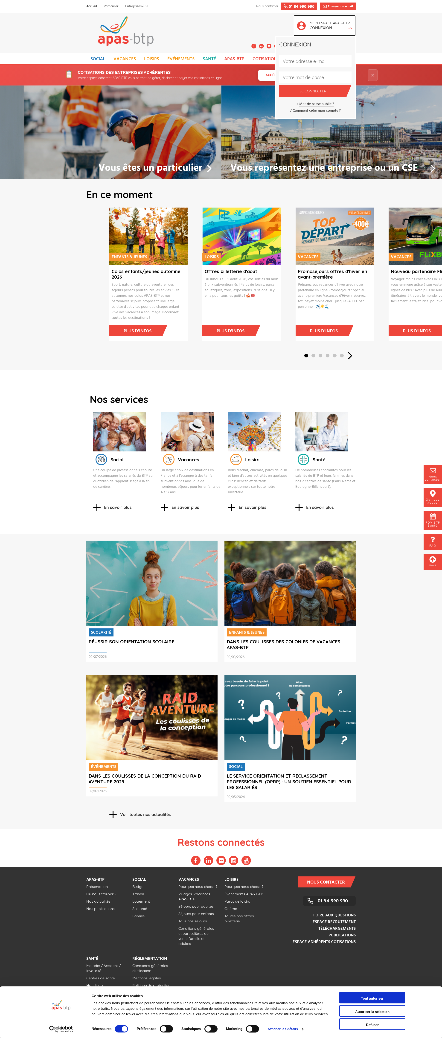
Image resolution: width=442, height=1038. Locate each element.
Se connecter (313, 91)
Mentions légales (146, 978)
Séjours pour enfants (196, 913)
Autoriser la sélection (372, 1012)
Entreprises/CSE (137, 6)
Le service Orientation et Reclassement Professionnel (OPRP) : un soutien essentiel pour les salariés (289, 781)
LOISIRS (151, 59)
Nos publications (100, 908)
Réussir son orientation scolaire (131, 641)
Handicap (94, 985)
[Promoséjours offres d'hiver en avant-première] (322, 236)
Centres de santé (100, 978)
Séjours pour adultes (196, 906)
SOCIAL (97, 59)
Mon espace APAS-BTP (330, 26)
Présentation (97, 886)
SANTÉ (209, 59)
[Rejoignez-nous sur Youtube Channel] (246, 860)
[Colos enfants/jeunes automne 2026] (135, 236)
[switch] (166, 1028)
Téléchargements (337, 928)
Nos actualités (98, 901)
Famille (138, 916)
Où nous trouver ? (101, 894)
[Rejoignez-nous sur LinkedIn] (261, 46)
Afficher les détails (283, 1029)
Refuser (372, 1025)
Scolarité (139, 908)
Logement (141, 901)
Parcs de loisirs (237, 901)
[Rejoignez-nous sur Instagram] (233, 860)
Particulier (111, 6)
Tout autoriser (372, 998)
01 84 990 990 (333, 901)
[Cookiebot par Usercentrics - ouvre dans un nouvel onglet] (61, 1029)
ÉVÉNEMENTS (181, 59)
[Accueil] (120, 33)
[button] (306, 355)
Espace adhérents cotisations (324, 942)
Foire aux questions (334, 915)
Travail (138, 894)
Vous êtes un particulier (150, 168)
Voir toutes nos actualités (145, 814)
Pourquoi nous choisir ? (198, 886)
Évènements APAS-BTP (243, 894)
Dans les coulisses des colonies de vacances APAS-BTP (283, 644)
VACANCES (124, 59)
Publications (342, 935)
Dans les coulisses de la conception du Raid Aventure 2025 (145, 778)
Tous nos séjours (192, 921)
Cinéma (230, 908)
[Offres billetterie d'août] (228, 236)
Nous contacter (326, 882)
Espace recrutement (334, 922)
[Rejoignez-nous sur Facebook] (253, 46)
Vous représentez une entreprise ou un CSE (324, 168)
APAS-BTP (234, 59)
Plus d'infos (137, 331)
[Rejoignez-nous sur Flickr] (269, 46)
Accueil (91, 6)
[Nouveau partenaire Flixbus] (415, 236)
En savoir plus (118, 507)
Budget (138, 886)
